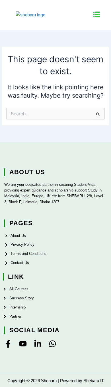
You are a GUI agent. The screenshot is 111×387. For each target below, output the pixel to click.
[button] (96, 15)
